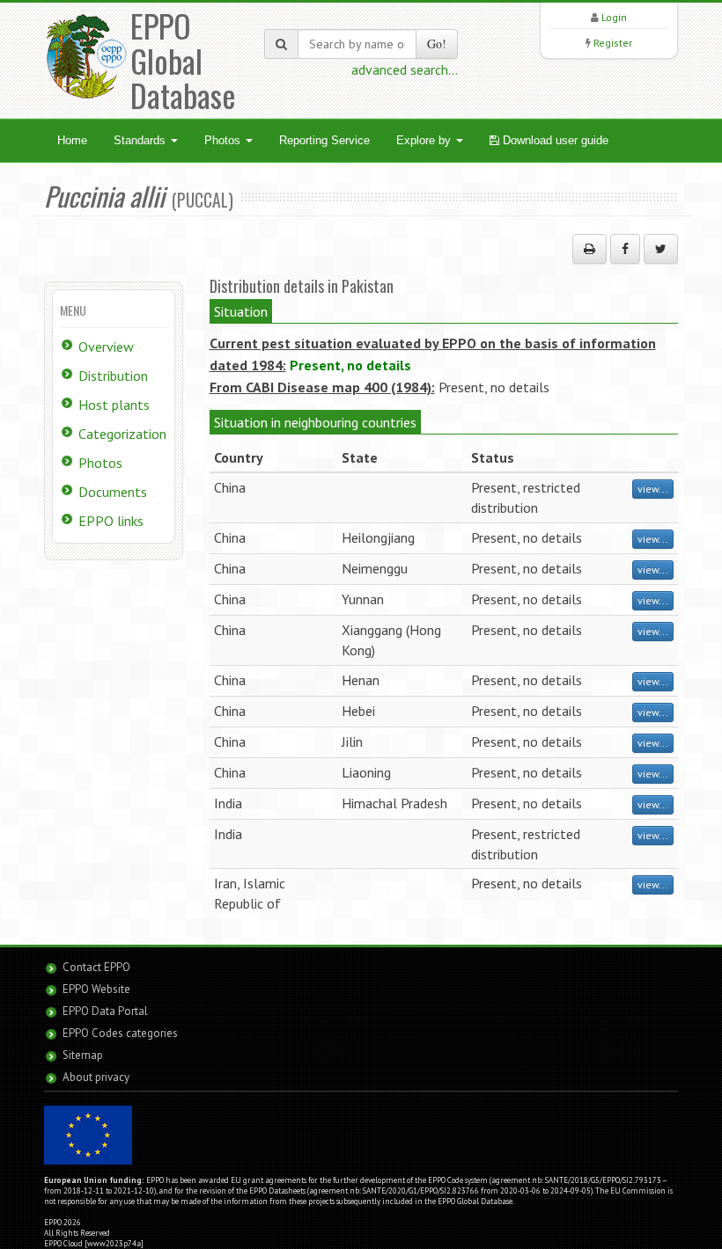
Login (614, 17)
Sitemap (83, 1055)
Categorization (122, 433)
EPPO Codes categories (120, 1033)
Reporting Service (324, 140)
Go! (436, 43)
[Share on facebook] (625, 249)
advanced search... (404, 69)
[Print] (589, 249)
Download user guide (553, 140)
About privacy (96, 1077)
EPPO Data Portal (105, 1011)
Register (612, 42)
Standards (141, 140)
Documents (112, 491)
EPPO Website (96, 989)
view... (652, 488)
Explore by (425, 140)
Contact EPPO (96, 967)
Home (72, 140)
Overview (106, 346)
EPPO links (111, 521)
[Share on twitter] (661, 249)
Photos (224, 140)
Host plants (114, 404)
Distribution (113, 375)
